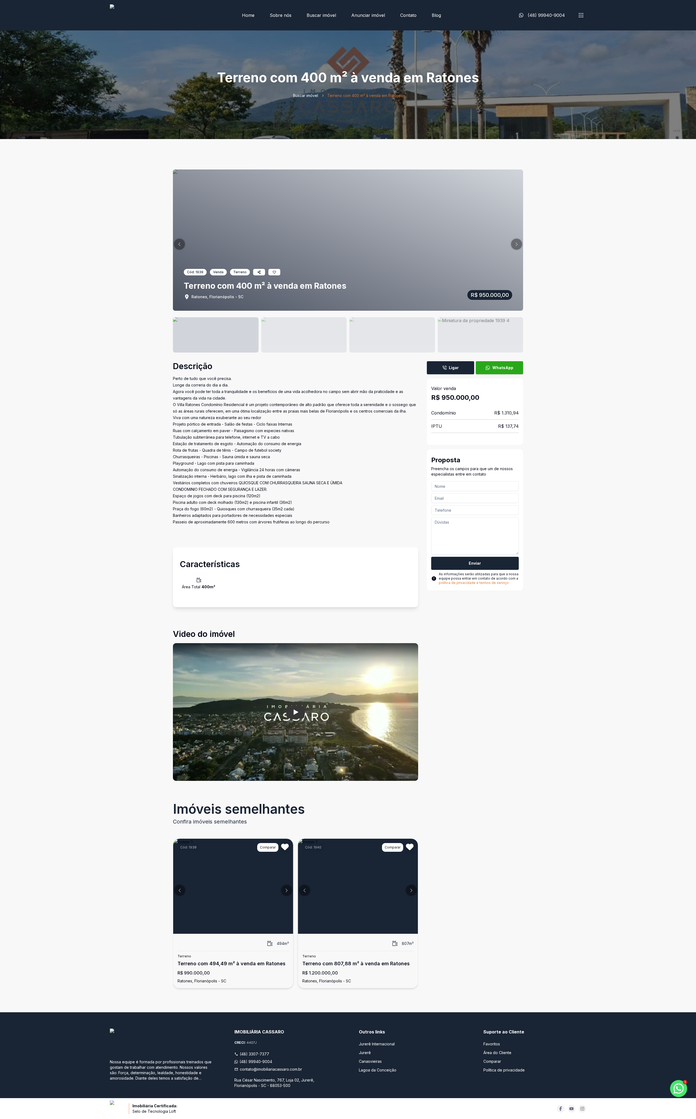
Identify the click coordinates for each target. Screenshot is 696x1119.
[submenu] (581, 15)
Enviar (475, 563)
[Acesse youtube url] (571, 1108)
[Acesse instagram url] (582, 1108)
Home (248, 15)
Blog (436, 15)
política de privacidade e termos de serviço (474, 583)
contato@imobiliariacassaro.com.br (271, 1069)
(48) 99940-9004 (256, 1061)
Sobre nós (280, 15)
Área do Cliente (497, 1052)
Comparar (492, 1061)
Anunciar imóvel (368, 15)
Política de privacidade (504, 1070)
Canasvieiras (370, 1061)
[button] (179, 244)
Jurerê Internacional (377, 1044)
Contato (408, 15)
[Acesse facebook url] (560, 1108)
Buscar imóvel (321, 15)
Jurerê (365, 1052)
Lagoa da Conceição (377, 1070)
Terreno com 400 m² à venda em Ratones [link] (365, 95)
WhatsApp (502, 367)
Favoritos (491, 1044)
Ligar (454, 367)
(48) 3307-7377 (254, 1054)
